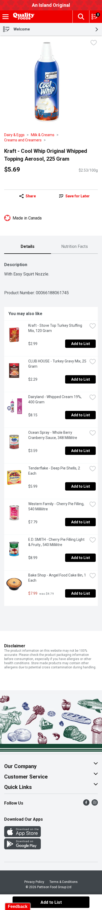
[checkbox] (93, 43)
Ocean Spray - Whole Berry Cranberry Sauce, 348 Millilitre (52, 435)
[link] (74, 196)
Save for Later (77, 196)
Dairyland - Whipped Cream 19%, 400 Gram (55, 399)
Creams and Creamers (23, 140)
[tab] (27, 247)
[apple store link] (22, 835)
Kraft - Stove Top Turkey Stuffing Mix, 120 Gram (55, 328)
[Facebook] (86, 804)
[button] (80, 16)
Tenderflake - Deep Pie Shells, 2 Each (54, 470)
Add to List (80, 344)
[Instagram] (95, 804)
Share (31, 196)
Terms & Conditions (63, 882)
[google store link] (22, 847)
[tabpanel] (51, 432)
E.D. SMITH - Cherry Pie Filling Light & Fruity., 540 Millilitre (56, 542)
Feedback (17, 906)
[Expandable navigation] (5, 16)
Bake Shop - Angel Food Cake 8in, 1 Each (57, 577)
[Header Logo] (23, 17)
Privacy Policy (34, 882)
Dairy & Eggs (14, 135)
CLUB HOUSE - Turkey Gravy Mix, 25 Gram (57, 363)
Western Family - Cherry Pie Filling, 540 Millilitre (56, 506)
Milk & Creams (42, 135)
